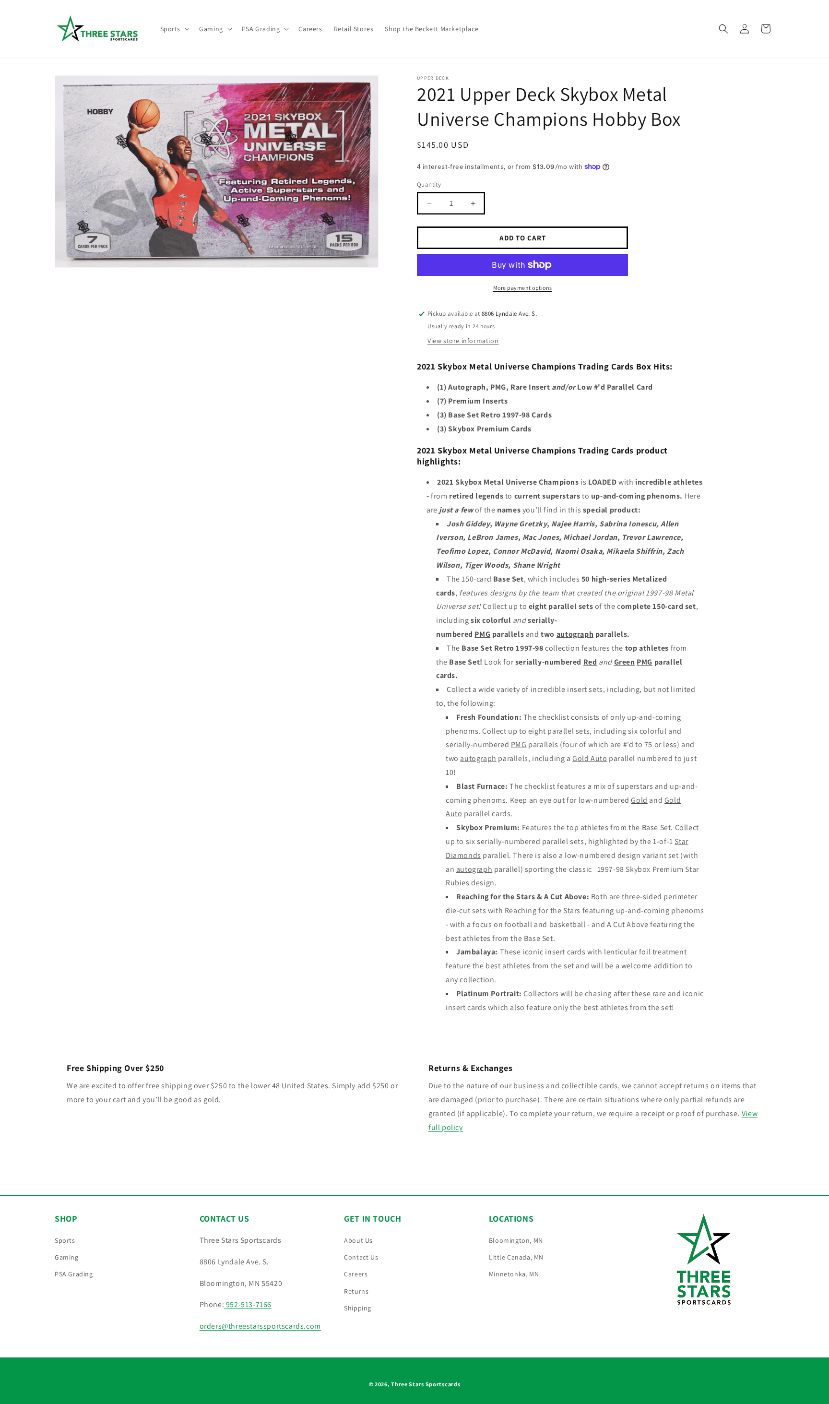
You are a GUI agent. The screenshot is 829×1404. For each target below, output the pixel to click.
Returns (356, 1291)
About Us (358, 1240)
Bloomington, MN (516, 1240)
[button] (174, 29)
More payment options (522, 287)
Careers (355, 1274)
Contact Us (361, 1257)
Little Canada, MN (516, 1257)
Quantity (429, 184)
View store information (462, 340)
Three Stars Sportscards (425, 1384)
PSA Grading (74, 1274)
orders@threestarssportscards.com (260, 1326)
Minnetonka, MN (514, 1274)
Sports (65, 1240)
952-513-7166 (248, 1304)
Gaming (67, 1257)
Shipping (357, 1308)
